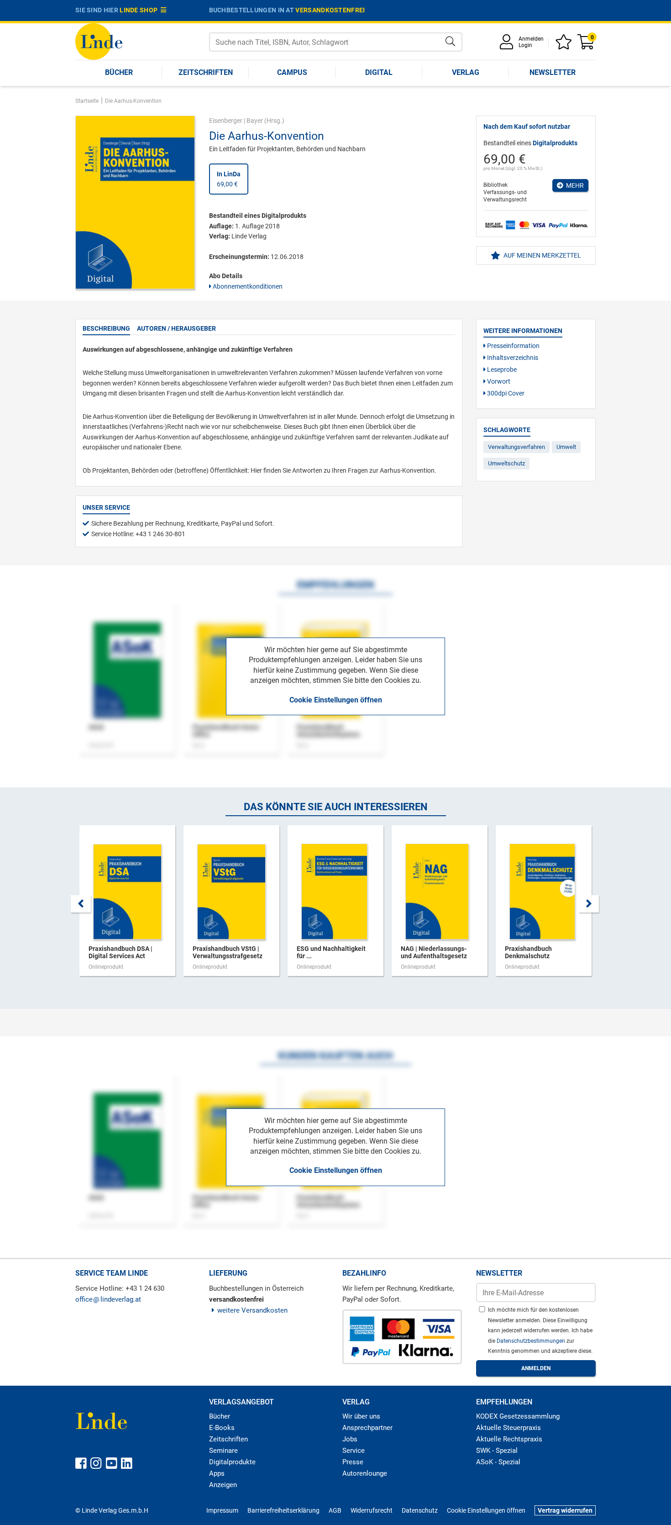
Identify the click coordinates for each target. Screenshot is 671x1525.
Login (525, 45)
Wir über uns (361, 1416)
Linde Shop (140, 10)
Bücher (119, 72)
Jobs (349, 1439)
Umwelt (566, 446)
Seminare (223, 1450)
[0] (586, 45)
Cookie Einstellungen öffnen (335, 700)
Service (353, 1450)
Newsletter (552, 72)
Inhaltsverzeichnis (512, 357)
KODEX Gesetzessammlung (518, 1416)
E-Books (222, 1428)
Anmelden (531, 39)
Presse (352, 1462)
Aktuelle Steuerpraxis (508, 1428)
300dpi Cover (505, 393)
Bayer (254, 120)
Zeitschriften (205, 72)
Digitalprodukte (232, 1462)
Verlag (465, 72)
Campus (292, 72)
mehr (573, 185)
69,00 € (229, 179)
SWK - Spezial (497, 1450)
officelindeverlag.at (108, 1299)
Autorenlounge (364, 1473)
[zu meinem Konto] (508, 45)
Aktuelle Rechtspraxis (509, 1439)
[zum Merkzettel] (565, 45)
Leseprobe (501, 369)
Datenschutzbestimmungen (531, 1341)
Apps (217, 1473)
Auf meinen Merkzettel (541, 255)
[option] (127, 905)
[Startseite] (98, 41)
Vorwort (498, 381)
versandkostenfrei (330, 10)
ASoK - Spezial (498, 1462)
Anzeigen (223, 1485)
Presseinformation (513, 345)
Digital (379, 72)
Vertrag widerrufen (565, 1510)
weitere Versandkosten (252, 1310)
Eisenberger (225, 120)
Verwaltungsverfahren (516, 446)
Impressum (222, 1510)
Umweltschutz (506, 463)
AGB (335, 1510)
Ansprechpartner (367, 1428)
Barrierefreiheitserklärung (283, 1510)
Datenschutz (420, 1510)
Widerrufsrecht (372, 1510)
